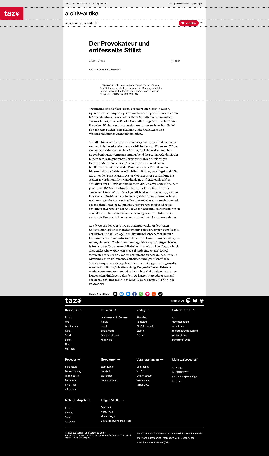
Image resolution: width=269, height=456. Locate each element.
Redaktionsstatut (157, 433)
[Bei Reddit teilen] (154, 294)
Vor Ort (140, 371)
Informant (142, 437)
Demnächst (143, 366)
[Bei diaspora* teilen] (147, 294)
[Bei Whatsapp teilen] (141, 294)
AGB (177, 437)
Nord (67, 344)
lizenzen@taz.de (85, 437)
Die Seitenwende (145, 326)
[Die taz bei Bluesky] (195, 302)
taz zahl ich (178, 326)
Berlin (68, 339)
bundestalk (71, 366)
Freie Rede (70, 384)
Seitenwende (187, 437)
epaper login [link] (196, 3)
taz (73, 300)
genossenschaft (180, 321)
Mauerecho (71, 380)
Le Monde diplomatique (184, 376)
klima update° (72, 375)
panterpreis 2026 (181, 339)
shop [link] (91, 3)
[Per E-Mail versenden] (115, 294)
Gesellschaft (71, 326)
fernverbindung (73, 371)
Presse (140, 335)
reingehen (70, 389)
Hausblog (142, 321)
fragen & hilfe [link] (102, 3)
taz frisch (105, 371)
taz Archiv (177, 381)
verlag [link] (68, 3)
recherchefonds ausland (185, 330)
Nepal (104, 326)
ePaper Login (108, 416)
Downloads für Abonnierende (116, 420)
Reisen (68, 408)
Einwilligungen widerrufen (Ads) (153, 442)
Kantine (69, 412)
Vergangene (143, 380)
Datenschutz (155, 437)
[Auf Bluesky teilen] (128, 294)
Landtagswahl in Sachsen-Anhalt (114, 319)
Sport (68, 335)
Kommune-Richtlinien (179, 433)
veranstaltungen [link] (80, 3)
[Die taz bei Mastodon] (188, 302)
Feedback (106, 407)
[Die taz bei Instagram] (201, 302)
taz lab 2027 (143, 384)
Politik (68, 317)
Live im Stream (144, 375)
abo (174, 317)
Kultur (68, 330)
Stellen (140, 330)
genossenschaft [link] (181, 3)
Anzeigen (70, 421)
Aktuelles (141, 317)
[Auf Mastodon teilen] (121, 294)
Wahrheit (70, 348)
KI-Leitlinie (196, 433)
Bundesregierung (110, 335)
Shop (68, 417)
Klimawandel (107, 339)
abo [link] (170, 3)
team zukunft (107, 366)
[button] (202, 23)
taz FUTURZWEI (180, 372)
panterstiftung (179, 335)
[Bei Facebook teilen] (134, 294)
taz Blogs (177, 367)
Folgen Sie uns (177, 301)
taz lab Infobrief (109, 380)
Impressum (168, 437)
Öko (67, 321)
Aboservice (107, 411)
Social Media (107, 330)
